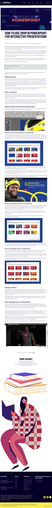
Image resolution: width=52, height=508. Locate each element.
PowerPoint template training (28, 485)
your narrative (30, 138)
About (37, 2)
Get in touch (39, 481)
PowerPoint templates (28, 480)
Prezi (42, 55)
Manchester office (4, 480)
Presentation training (28, 481)
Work (29, 2)
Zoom (26, 80)
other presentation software (31, 47)
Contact (47, 2)
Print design (26, 489)
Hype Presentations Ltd (7, 504)
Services (24, 2)
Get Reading (26, 367)
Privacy (28, 504)
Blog (41, 2)
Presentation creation (28, 479)
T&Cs (36, 504)
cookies (31, 504)
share (33, 352)
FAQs (16, 486)
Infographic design (27, 488)
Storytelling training (27, 482)
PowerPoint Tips (6, 5)
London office (3, 486)
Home (16, 479)
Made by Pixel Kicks (47, 506)
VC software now (43, 80)
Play (33, 2)
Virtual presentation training (27, 487)
